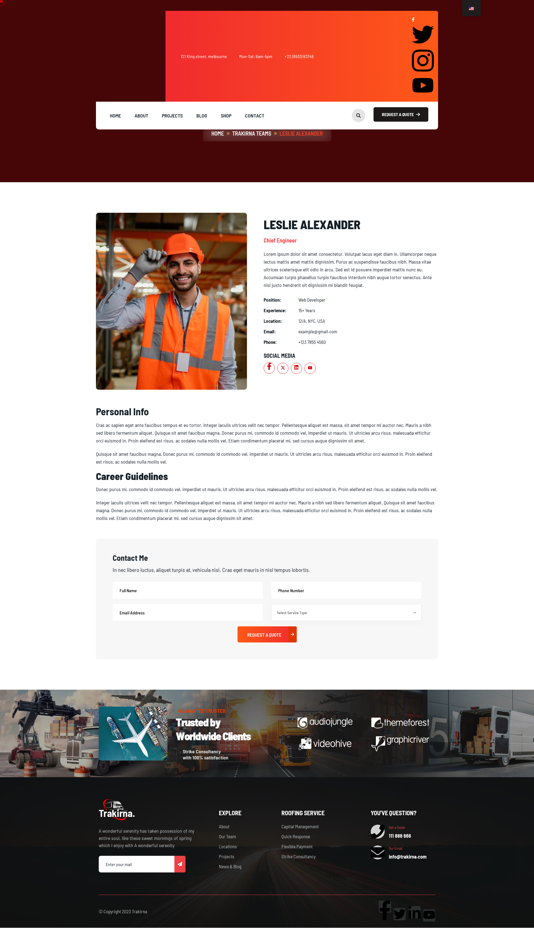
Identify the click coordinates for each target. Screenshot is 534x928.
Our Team (227, 836)
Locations (228, 846)
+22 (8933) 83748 (299, 56)
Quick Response (295, 836)
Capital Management (300, 826)
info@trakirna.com (408, 857)
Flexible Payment (297, 846)
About (224, 826)
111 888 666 (400, 836)
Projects (226, 856)
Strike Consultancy (298, 856)
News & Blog (230, 866)
